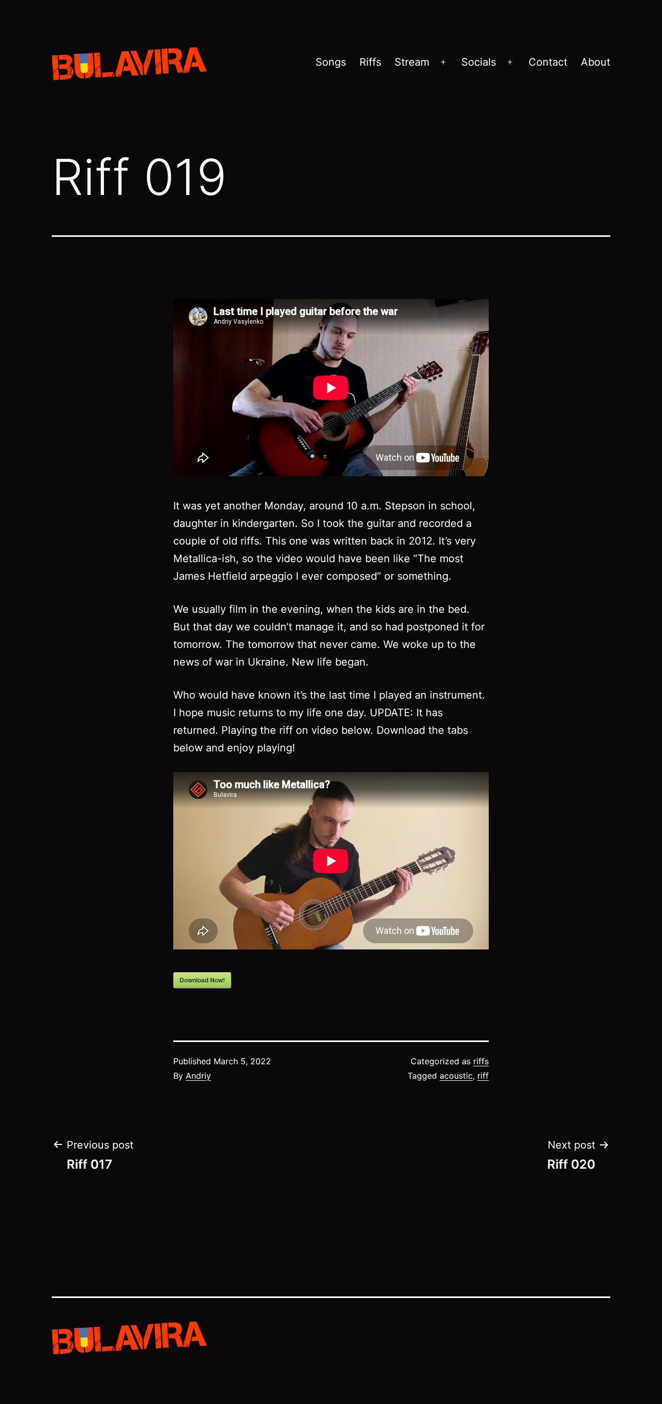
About (595, 62)
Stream (412, 62)
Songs (330, 62)
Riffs (370, 62)
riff (483, 1075)
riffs (481, 1061)
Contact (548, 62)
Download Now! (202, 980)
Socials (478, 62)
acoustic (456, 1075)
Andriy (198, 1075)
